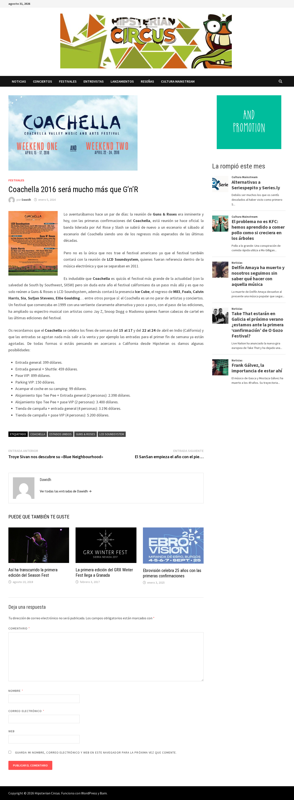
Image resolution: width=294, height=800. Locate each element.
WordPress (89, 793)
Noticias (19, 81)
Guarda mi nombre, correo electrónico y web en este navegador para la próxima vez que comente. (96, 752)
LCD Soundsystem (111, 434)
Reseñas (147, 81)
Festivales (68, 81)
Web (11, 731)
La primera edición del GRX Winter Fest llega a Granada (104, 572)
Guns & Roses (85, 434)
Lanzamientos (122, 81)
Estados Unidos (61, 434)
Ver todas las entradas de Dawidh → (66, 491)
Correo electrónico (26, 711)
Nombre (15, 691)
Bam (103, 793)
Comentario (19, 628)
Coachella (37, 434)
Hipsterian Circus (47, 793)
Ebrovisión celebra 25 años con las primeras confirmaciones (172, 573)
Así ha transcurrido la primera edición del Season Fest (32, 572)
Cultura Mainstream (178, 81)
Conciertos (42, 81)
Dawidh (26, 200)
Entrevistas (94, 81)
